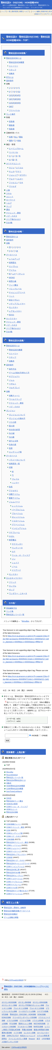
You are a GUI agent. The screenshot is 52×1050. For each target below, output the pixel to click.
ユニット (9, 197)
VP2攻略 (5, 1014)
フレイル (15, 479)
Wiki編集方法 (11, 608)
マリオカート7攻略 (25, 1027)
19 (17, 99)
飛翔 (11, 141)
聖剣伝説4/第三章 (13, 870)
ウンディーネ (17, 548)
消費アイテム (14, 494)
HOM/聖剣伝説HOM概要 (15, 786)
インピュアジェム (19, 528)
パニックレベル (15, 289)
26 (10, 107)
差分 (50, 11)
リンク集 (9, 611)
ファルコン (13, 183)
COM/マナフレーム (13, 885)
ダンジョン (10, 411)
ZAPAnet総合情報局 (16, 980)
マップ (9, 206)
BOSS (11, 315)
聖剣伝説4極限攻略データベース (17, 911)
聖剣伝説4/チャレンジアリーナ (18, 863)
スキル (9, 193)
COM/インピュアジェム (15, 866)
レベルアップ (14, 259)
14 (17, 95)
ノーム (14, 566)
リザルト (12, 384)
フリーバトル (14, 110)
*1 (5, 702)
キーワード (10, 200)
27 (12, 107)
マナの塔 (12, 422)
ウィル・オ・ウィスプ (21, 555)
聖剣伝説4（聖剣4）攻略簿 (15, 908)
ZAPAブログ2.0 (13, 1036)
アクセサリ (13, 491)
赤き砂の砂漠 (14, 430)
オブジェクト (14, 376)
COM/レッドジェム (13, 845)
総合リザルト (14, 300)
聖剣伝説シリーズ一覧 (15, 615)
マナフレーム (14, 532)
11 (10, 95)
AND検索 (34, 735)
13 (15, 95)
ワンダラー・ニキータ (18, 593)
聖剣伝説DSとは (13, 346)
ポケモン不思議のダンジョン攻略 (31, 1005)
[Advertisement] (26, 23)
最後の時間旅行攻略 (41, 1030)
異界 (11, 448)
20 (20, 99)
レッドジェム (17, 506)
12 (12, 95)
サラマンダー (17, 544)
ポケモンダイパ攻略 (9, 1005)
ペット (11, 296)
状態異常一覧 (14, 464)
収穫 (11, 137)
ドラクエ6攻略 (12, 1020)
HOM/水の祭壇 (12, 804)
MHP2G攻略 (38, 1027)
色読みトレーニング (27, 1036)
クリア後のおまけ (13, 219)
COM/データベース (13, 851)
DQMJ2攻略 (6, 1017)
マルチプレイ (14, 388)
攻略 (8, 243)
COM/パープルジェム (14, 882)
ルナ (13, 551)
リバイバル (13, 152)
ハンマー (15, 483)
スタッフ (12, 70)
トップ (3, 11)
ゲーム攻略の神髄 (11, 917)
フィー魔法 (13, 285)
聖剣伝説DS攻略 (16, 340)
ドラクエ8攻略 (37, 1020)
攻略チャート (14, 396)
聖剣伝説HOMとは (13, 58)
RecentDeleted (12, 775)
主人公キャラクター (14, 578)
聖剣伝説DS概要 (15, 350)
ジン (13, 559)
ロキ (21, 183)
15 (19, 95)
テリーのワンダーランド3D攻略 (25, 1017)
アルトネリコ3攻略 (37, 1008)
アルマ (11, 179)
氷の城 (11, 433)
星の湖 (11, 426)
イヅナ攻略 (18, 1033)
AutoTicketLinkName (14, 791)
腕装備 (11, 125)
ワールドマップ (15, 399)
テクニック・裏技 (13, 213)
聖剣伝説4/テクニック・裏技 (17, 842)
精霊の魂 (12, 281)
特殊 (19, 141)
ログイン (48, 14)
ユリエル (19, 168)
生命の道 (12, 444)
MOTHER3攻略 (39, 1024)
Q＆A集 (9, 223)
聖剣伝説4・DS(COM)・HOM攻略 (23, 1014)
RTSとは (9, 77)
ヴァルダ (12, 186)
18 (15, 99)
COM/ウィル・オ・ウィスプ (17, 807)
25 (20, 103)
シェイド (15, 563)
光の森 (11, 437)
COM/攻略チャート (13, 824)
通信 (8, 209)
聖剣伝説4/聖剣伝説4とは (16, 780)
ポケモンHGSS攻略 (9, 1002)
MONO (12, 278)
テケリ (18, 171)
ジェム (11, 380)
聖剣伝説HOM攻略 (17, 53)
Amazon (32, 1039)
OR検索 (44, 735)
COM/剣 (9, 857)
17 (12, 99)
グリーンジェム (18, 524)
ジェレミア (13, 175)
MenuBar (25, 621)
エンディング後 (15, 452)
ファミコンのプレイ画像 (17, 1039)
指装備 (11, 129)
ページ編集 (36, 11)
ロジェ (11, 168)
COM (8, 830)
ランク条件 (10, 114)
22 (12, 103)
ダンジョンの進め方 (17, 418)
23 (15, 103)
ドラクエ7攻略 (25, 1020)
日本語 (8, 798)
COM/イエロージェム (14, 879)
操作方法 (12, 369)
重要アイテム (14, 498)
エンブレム (13, 266)
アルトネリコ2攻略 (21, 1008)
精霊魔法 (12, 540)
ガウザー (23, 175)
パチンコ (21, 274)
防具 (11, 487)
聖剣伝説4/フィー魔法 (14, 801)
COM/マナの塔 (12, 888)
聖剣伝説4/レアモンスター (16, 854)
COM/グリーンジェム (14, 894)
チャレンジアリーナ (17, 292)
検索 (21, 11)
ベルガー (19, 179)
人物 (8, 190)
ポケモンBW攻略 (24, 1002)
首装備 (11, 121)
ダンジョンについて (17, 415)
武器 (11, 467)
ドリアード (16, 570)
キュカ (11, 171)
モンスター (13, 307)
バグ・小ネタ (11, 216)
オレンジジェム (18, 517)
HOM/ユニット (12, 809)
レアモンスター (15, 311)
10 (19, 92)
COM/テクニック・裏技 (15, 827)
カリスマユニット (13, 163)
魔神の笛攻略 (7, 1033)
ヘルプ (26, 11)
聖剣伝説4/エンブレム (14, 876)
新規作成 (44, 11)
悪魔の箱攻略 (27, 1030)
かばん (11, 536)
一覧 (9, 11)
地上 (16, 137)
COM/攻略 (10, 839)
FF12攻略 (13, 1024)
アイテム (12, 270)
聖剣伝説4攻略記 (11, 914)
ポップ (11, 590)
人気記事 (21, 752)
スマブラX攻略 (42, 1011)
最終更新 (15, 11)
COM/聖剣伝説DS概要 (14, 789)
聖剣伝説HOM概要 (16, 62)
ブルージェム (17, 513)
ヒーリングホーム (16, 148)
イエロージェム (18, 521)
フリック (12, 582)
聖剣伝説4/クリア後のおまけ (17, 891)
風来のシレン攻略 (25, 1024)
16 (10, 99)
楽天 (38, 1039)
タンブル (12, 586)
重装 (21, 137)
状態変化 (12, 263)
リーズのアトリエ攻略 (27, 1011)
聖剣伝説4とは (12, 237)
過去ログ (38, 14)
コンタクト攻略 (29, 1033)
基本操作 (9, 81)
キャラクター (11, 319)
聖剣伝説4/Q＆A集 (13, 872)
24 (17, 103)
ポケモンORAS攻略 (40, 1002)
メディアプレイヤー (17, 304)
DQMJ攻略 (41, 1014)
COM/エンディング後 (14, 833)
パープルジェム (18, 510)
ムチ (14, 274)
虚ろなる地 (13, 441)
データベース (11, 255)
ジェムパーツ (14, 502)
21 (10, 103)
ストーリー (13, 66)
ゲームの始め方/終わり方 (19, 373)
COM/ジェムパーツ (13, 848)
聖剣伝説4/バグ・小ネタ (15, 860)
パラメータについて (17, 460)
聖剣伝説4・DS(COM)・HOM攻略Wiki (20, 2)
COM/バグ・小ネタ (13, 836)
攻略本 (11, 73)
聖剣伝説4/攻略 (12, 812)
